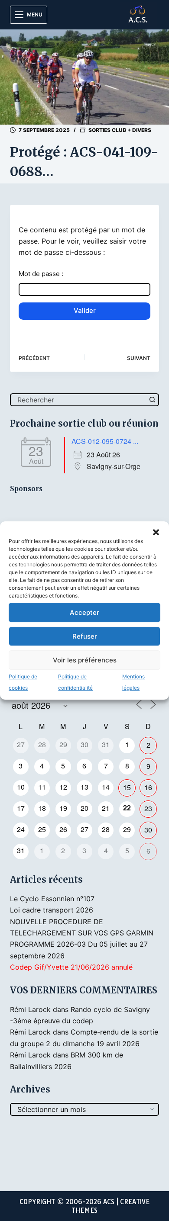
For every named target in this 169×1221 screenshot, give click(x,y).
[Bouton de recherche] (152, 399)
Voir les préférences (85, 660)
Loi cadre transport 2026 (51, 910)
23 (148, 808)
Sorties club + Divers (119, 130)
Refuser (84, 636)
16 (148, 787)
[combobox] (78, 399)
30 (148, 830)
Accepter (84, 612)
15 (127, 787)
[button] (156, 532)
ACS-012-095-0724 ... (105, 441)
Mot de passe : (41, 274)
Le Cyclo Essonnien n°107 (52, 898)
